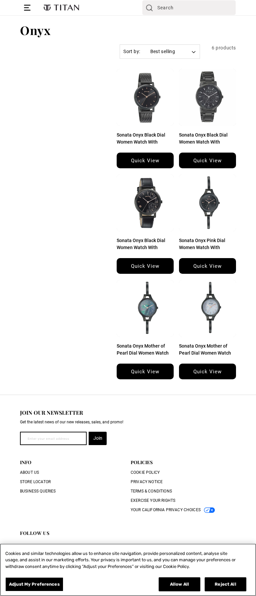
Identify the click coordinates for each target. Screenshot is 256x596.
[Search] (149, 7)
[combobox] (189, 7)
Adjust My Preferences (34, 584)
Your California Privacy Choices (166, 510)
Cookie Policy (145, 472)
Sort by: (131, 51)
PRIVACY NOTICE (147, 481)
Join (97, 438)
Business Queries (38, 491)
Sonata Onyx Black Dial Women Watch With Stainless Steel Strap (141, 142)
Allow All (179, 584)
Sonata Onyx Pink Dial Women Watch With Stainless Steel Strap (202, 247)
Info (25, 462)
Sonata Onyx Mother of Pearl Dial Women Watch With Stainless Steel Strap (144, 353)
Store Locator (35, 481)
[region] (128, 570)
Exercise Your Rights (153, 500)
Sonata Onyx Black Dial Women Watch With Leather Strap (141, 247)
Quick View (145, 161)
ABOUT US (29, 472)
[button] (27, 7)
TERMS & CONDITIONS (151, 491)
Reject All (225, 584)
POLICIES (142, 462)
